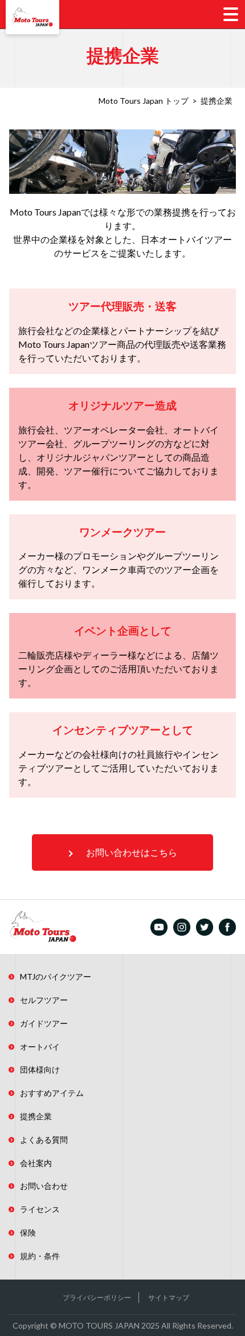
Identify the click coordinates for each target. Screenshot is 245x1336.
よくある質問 (44, 1139)
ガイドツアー (44, 1023)
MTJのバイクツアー (55, 976)
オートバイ (40, 1046)
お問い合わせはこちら (131, 852)
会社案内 (36, 1163)
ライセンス (40, 1209)
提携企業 (36, 1116)
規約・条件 (40, 1256)
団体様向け (40, 1069)
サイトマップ (168, 1297)
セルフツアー (44, 1000)
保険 (28, 1232)
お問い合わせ (44, 1186)
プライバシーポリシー (97, 1297)
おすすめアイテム (52, 1093)
